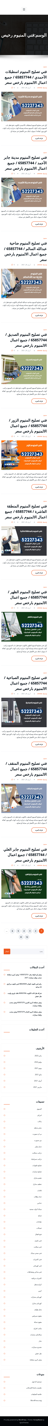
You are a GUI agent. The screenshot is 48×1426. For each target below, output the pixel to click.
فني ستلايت (38, 1247)
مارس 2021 (37, 1087)
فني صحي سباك (36, 1253)
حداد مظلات (38, 1197)
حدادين (39, 1203)
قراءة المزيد (39, 138)
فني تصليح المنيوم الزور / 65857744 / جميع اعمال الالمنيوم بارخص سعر (28, 426)
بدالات (40, 1121)
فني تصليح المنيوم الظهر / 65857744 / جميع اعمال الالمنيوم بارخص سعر (27, 597)
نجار (40, 1341)
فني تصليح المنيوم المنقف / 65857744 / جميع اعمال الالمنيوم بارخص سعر (26, 769)
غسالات (39, 1228)
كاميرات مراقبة (36, 1278)
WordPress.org (36, 1400)
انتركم (39, 1115)
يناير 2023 (38, 1055)
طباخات (39, 1222)
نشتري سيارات (37, 1347)
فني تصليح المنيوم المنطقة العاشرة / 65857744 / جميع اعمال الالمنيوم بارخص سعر (26, 511)
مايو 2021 (38, 1074)
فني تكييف (38, 1241)
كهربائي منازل (37, 1303)
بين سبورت (38, 1140)
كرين (40, 1291)
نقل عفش (38, 1353)
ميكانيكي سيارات (36, 1334)
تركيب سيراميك (36, 1159)
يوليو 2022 (38, 1062)
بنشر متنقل (38, 1128)
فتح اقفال (38, 1234)
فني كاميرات (37, 1259)
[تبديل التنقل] (24, 9)
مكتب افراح (38, 1328)
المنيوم (45, 67)
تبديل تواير (38, 1146)
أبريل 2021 (38, 1081)
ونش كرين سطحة (36, 1360)
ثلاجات (39, 1190)
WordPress (23, 1420)
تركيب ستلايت (37, 1153)
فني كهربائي (37, 1266)
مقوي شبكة (38, 1322)
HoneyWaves (37, 1420)
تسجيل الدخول (37, 1382)
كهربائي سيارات (36, 1297)
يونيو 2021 (38, 1068)
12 (27, 937)
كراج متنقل (38, 1284)
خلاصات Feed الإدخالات (34, 1388)
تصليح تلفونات (37, 1165)
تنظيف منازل (37, 1184)
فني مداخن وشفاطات (34, 1272)
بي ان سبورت (37, 1134)
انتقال (7, 951)
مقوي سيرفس (37, 1316)
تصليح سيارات (37, 1171)
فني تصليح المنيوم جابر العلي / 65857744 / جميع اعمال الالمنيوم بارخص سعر (25, 855)
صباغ (40, 1215)
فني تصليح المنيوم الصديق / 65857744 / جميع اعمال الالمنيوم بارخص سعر (26, 340)
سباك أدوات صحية (36, 1209)
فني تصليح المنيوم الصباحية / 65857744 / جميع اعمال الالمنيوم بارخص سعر (25, 683)
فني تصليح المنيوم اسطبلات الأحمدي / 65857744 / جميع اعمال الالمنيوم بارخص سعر (26, 77)
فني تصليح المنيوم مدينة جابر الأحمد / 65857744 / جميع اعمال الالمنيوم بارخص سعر (25, 163)
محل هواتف (38, 1309)
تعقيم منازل (38, 1178)
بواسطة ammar (42, 88)
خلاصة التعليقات (36, 1394)
